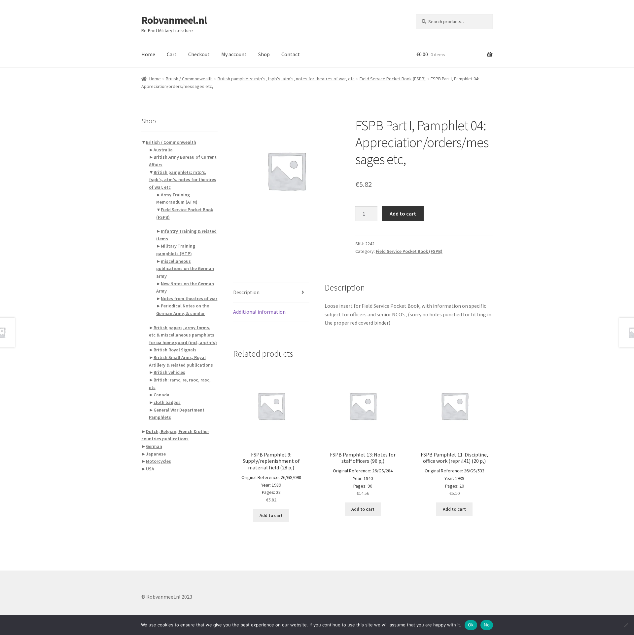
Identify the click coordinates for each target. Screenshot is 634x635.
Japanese (156, 454)
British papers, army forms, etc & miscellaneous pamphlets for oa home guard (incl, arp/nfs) (183, 335)
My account (234, 54)
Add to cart (403, 213)
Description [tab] (246, 292)
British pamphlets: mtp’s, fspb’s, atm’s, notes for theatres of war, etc (182, 179)
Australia (163, 150)
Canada (161, 395)
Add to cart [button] (271, 515)
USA (150, 469)
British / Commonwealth (189, 79)
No (487, 624)
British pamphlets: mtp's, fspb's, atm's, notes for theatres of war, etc (286, 79)
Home (148, 54)
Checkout (199, 54)
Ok (471, 624)
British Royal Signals (175, 350)
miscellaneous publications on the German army (185, 268)
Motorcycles (158, 461)
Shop (264, 54)
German (154, 446)
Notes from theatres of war (189, 298)
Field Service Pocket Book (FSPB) (393, 79)
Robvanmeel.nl (174, 20)
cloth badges (167, 402)
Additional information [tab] (259, 311)
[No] (625, 625)
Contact (290, 54)
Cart (172, 54)
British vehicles (169, 372)
